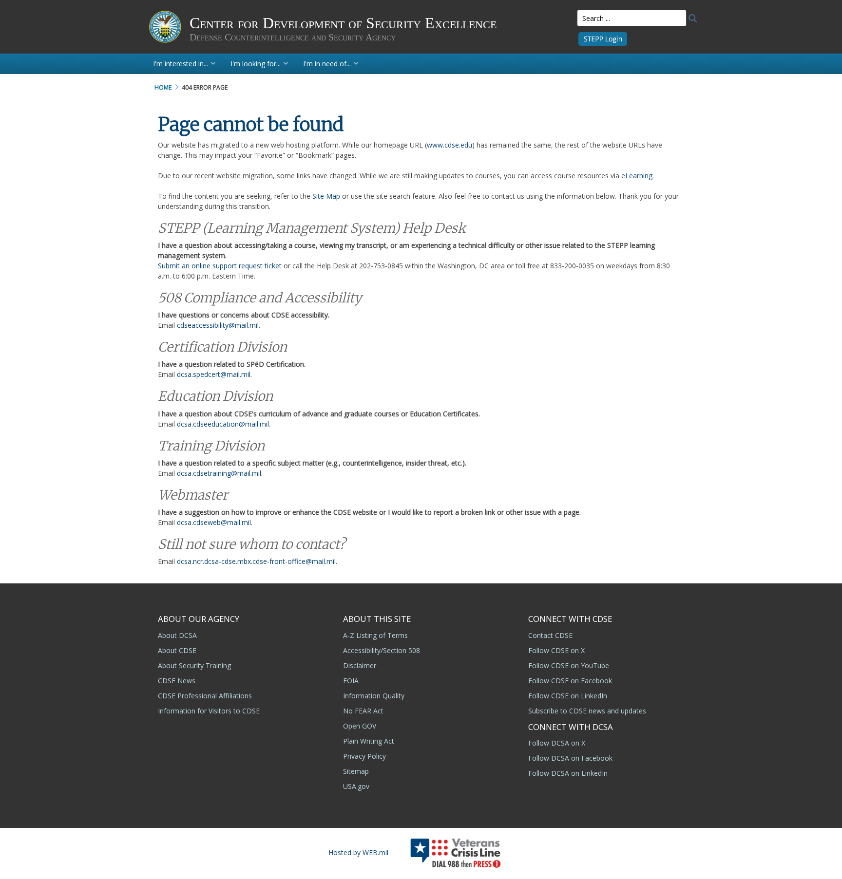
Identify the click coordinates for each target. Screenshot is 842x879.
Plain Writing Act (368, 741)
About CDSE (177, 650)
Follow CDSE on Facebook (570, 680)
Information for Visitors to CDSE (209, 710)
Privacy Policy (364, 756)
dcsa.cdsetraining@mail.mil (219, 473)
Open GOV (359, 725)
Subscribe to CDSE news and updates (587, 710)
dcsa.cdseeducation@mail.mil (223, 424)
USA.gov (356, 786)
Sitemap (356, 771)
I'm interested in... (180, 63)
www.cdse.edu (449, 145)
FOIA (351, 680)
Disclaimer (359, 665)
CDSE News (176, 680)
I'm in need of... (327, 63)
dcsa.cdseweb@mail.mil (214, 522)
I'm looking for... (255, 63)
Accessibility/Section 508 (381, 650)
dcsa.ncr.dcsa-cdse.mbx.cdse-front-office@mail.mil (256, 561)
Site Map (326, 196)
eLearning (636, 175)
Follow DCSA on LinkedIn (568, 773)
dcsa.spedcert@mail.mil (213, 374)
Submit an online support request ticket (220, 265)
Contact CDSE (550, 635)
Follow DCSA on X (556, 743)
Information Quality (373, 695)
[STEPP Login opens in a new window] (602, 38)
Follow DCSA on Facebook (570, 758)
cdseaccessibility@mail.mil (218, 325)
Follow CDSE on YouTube (568, 665)
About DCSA (177, 635)
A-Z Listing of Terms (375, 635)
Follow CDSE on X (556, 650)
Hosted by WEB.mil (358, 852)
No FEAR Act (363, 710)
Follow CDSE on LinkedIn (567, 695)
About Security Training (194, 665)
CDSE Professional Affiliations (205, 695)
